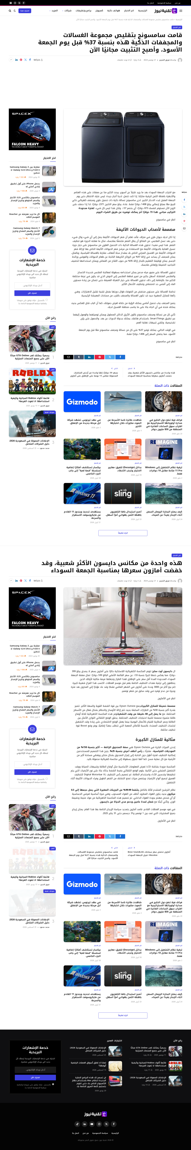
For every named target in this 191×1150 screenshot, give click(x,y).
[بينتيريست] (21, 60)
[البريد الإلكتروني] (184, 228)
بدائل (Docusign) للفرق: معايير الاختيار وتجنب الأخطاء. (124, 469)
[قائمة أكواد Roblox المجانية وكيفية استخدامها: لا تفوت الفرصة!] (32, 381)
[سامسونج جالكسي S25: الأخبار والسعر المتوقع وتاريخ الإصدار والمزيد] (49, 201)
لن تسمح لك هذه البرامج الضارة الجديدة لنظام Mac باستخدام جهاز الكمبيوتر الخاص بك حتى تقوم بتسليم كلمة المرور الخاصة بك (89, 1082)
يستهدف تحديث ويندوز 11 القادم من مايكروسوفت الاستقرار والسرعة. (82, 515)
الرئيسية (142, 11)
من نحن (177, 3)
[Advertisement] (95, 83)
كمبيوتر (99, 11)
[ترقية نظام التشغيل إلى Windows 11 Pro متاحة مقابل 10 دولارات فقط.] (163, 449)
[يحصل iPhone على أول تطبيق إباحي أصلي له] (49, 187)
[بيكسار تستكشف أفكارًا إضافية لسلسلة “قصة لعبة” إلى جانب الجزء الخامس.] (82, 449)
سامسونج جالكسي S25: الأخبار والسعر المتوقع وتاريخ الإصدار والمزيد (25, 200)
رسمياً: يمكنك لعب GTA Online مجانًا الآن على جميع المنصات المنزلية (29, 357)
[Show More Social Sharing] (11, 60)
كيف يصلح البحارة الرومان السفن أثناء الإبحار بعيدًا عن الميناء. (164, 513)
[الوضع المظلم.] (14, 11)
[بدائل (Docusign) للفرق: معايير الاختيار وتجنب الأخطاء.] (122, 449)
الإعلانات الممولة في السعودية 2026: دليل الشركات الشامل (29, 442)
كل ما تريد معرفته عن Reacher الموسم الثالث (24, 216)
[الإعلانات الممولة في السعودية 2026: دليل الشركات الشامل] (32, 424)
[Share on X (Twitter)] (25, 60)
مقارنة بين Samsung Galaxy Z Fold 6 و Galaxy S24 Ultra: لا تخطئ (25, 169)
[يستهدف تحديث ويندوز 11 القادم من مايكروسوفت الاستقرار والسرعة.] (82, 493)
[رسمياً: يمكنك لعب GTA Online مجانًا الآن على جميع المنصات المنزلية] (32, 338)
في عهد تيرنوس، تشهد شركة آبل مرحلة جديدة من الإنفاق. (84, 421)
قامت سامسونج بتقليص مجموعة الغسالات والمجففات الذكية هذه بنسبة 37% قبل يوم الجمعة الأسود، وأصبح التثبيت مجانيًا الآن (93, 855)
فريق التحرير (164, 60)
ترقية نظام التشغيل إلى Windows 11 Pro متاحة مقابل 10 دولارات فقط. (163, 470)
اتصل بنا (150, 3)
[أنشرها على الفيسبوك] (30, 60)
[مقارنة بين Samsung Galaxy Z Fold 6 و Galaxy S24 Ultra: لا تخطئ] (49, 170)
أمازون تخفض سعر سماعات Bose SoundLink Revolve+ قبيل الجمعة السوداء (149, 853)
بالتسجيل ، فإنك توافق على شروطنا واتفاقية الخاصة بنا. (32, 302)
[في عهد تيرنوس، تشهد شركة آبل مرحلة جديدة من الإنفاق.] (82, 401)
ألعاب (52, 326)
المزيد (55, 11)
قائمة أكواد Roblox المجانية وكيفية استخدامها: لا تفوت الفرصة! (30, 400)
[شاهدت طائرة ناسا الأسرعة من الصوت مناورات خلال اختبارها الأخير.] (122, 401)
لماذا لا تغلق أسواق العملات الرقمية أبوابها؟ (88, 1064)
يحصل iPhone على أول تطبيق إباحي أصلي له (25, 185)
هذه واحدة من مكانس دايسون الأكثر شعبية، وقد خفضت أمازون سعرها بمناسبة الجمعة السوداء (151, 374)
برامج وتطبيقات (83, 11)
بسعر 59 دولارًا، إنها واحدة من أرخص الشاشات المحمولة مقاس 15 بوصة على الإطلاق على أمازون (94, 374)
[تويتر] (184, 207)
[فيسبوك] (184, 200)
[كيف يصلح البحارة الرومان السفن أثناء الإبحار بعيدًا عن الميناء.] (163, 493)
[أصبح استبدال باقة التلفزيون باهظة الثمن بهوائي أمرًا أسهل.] (122, 493)
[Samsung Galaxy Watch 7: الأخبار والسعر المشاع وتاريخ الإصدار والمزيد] (49, 231)
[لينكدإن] (16, 60)
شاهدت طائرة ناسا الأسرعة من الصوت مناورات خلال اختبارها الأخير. (124, 423)
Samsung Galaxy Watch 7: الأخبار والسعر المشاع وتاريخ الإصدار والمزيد (26, 231)
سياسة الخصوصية (164, 3)
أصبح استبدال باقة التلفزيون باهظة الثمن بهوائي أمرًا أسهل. (123, 513)
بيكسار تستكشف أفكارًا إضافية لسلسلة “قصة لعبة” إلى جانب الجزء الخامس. (83, 470)
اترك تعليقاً (123, 533)
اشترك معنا (24, 10)
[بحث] (10, 11)
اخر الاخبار (129, 11)
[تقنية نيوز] (165, 11)
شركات (67, 11)
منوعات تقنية (49, 412)
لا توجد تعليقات (123, 60)
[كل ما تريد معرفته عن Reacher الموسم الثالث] (49, 217)
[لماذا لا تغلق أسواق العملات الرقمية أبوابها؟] (115, 1066)
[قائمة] (180, 11)
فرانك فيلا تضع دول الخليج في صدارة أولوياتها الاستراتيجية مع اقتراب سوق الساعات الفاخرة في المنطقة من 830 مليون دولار (164, 424)
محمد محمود (44, 448)
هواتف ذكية (113, 11)
